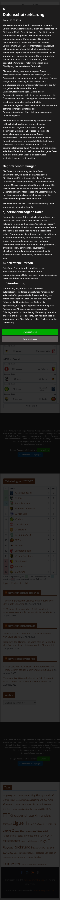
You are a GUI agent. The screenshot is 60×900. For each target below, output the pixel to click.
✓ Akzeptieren (30, 332)
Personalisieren (30, 339)
